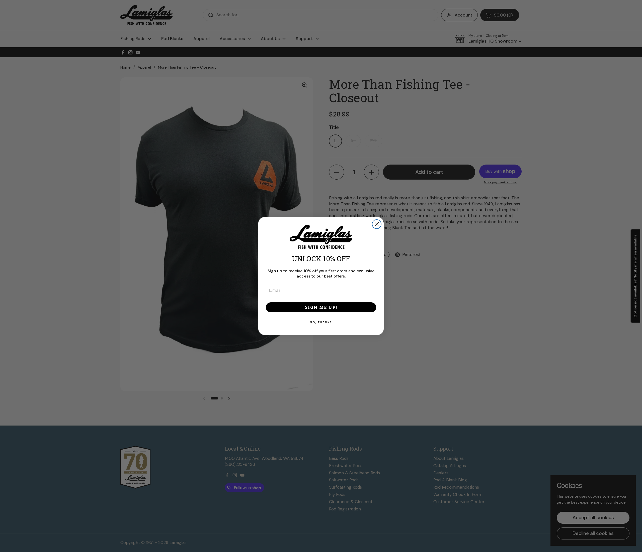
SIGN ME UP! (321, 307)
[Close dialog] (376, 224)
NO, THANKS (321, 322)
